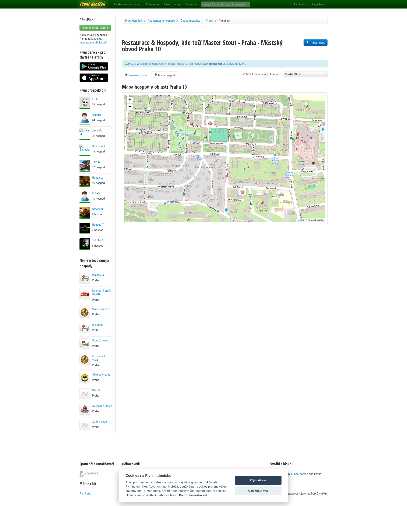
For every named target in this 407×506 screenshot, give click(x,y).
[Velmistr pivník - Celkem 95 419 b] (84, 150)
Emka (95, 99)
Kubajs (96, 193)
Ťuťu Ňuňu (98, 240)
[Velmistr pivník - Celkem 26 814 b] (84, 134)
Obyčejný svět (101, 374)
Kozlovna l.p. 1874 (100, 358)
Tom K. (96, 162)
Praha (209, 20)
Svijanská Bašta (102, 406)
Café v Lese (99, 421)
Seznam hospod (138, 75)
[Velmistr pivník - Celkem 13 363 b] (84, 181)
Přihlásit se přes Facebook (95, 27)
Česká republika (190, 20)
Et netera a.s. (88, 474)
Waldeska (98, 275)
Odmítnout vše (258, 490)
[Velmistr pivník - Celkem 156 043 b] (84, 166)
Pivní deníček (88, 2)
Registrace (318, 4)
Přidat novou (317, 43)
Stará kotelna (100, 340)
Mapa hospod (166, 75)
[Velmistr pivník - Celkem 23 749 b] (84, 118)
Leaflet (300, 220)
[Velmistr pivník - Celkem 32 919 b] (84, 228)
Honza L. (97, 177)
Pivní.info (85, 493)
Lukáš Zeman (299, 474)
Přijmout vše (258, 480)
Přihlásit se (301, 4)
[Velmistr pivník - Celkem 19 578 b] (84, 213)
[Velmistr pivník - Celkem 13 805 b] (84, 103)
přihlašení (101, 42)
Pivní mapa (153, 4)
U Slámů (97, 325)
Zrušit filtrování (236, 64)
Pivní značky (172, 4)
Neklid (96, 390)
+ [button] (129, 99)
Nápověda (191, 4)
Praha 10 (224, 20)
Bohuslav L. (99, 146)
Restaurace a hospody (128, 4)
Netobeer (97, 209)
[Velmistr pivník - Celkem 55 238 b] (84, 244)
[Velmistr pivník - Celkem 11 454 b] (84, 197)
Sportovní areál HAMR (101, 292)
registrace (85, 42)
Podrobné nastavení (193, 495)
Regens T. (98, 224)
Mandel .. (97, 115)
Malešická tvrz (101, 309)
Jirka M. (97, 130)
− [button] (129, 106)
